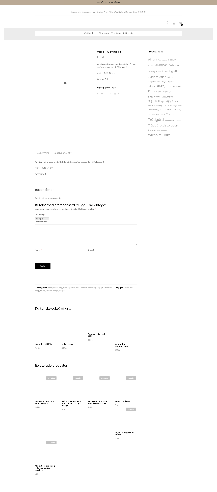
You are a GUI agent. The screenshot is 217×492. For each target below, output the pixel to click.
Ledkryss (165, 92)
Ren (165, 106)
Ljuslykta (154, 97)
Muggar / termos (104, 287)
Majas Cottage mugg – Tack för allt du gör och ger (71, 403)
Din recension (41, 221)
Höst (158, 71)
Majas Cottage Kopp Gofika (124, 433)
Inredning (167, 71)
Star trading (153, 110)
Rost (170, 105)
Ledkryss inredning (88, 287)
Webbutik (88, 33)
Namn (38, 250)
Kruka (160, 86)
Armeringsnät (162, 60)
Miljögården (172, 101)
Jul (176, 71)
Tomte (170, 114)
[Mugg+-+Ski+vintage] (102, 93)
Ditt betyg (40, 214)
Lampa (157, 91)
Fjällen (126, 287)
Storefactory (153, 114)
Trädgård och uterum (173, 120)
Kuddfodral (176, 86)
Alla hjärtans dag (55, 287)
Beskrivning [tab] (43, 152)
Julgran (170, 77)
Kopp (37, 290)
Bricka (150, 65)
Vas (158, 130)
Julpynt (151, 86)
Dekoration (160, 65)
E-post (91, 250)
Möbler (150, 106)
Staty (161, 110)
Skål (179, 106)
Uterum (151, 130)
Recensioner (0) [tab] (63, 152)
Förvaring (151, 72)
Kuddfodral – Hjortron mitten (122, 345)
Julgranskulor (154, 81)
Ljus (170, 92)
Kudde (168, 86)
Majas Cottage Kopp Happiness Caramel (97, 402)
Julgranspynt (167, 81)
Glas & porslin (69, 287)
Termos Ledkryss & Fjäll (96, 335)
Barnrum (172, 60)
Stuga (62, 290)
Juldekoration (157, 77)
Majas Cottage (156, 101)
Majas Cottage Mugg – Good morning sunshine (45, 468)
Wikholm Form (159, 135)
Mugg (42, 290)
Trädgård (156, 119)
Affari (152, 59)
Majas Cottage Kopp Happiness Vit (44, 402)
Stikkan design (52, 290)
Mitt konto (128, 33)
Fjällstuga (174, 65)
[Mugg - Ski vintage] (98, 93)
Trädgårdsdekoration (163, 125)
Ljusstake (167, 96)
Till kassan (104, 33)
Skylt (175, 106)
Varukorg (116, 33)
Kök (77, 287)
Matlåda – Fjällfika (43, 344)
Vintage (164, 130)
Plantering (158, 106)
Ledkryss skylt (68, 344)
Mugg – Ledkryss (122, 401)
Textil (162, 114)
